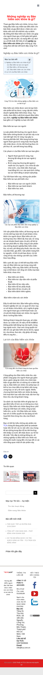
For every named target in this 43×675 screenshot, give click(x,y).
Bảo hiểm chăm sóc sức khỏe (20, 69)
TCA (5, 426)
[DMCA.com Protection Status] (35, 616)
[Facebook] (34, 585)
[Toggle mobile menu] (38, 5)
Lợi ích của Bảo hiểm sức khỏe (16, 72)
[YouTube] (34, 593)
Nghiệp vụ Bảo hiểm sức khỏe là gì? (18, 62)
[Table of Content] (29, 59)
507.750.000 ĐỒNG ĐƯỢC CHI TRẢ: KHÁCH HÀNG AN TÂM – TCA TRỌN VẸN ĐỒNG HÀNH (21, 540)
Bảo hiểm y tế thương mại (18, 67)
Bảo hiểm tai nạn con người (19, 65)
